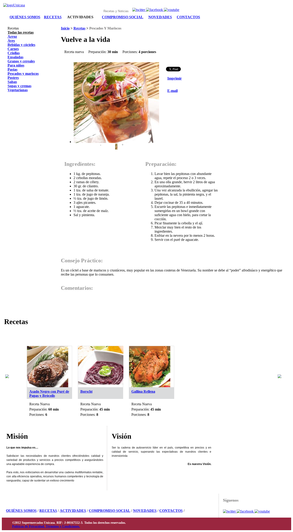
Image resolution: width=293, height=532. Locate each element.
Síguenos (231, 500)
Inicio (65, 28)
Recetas (79, 28)
